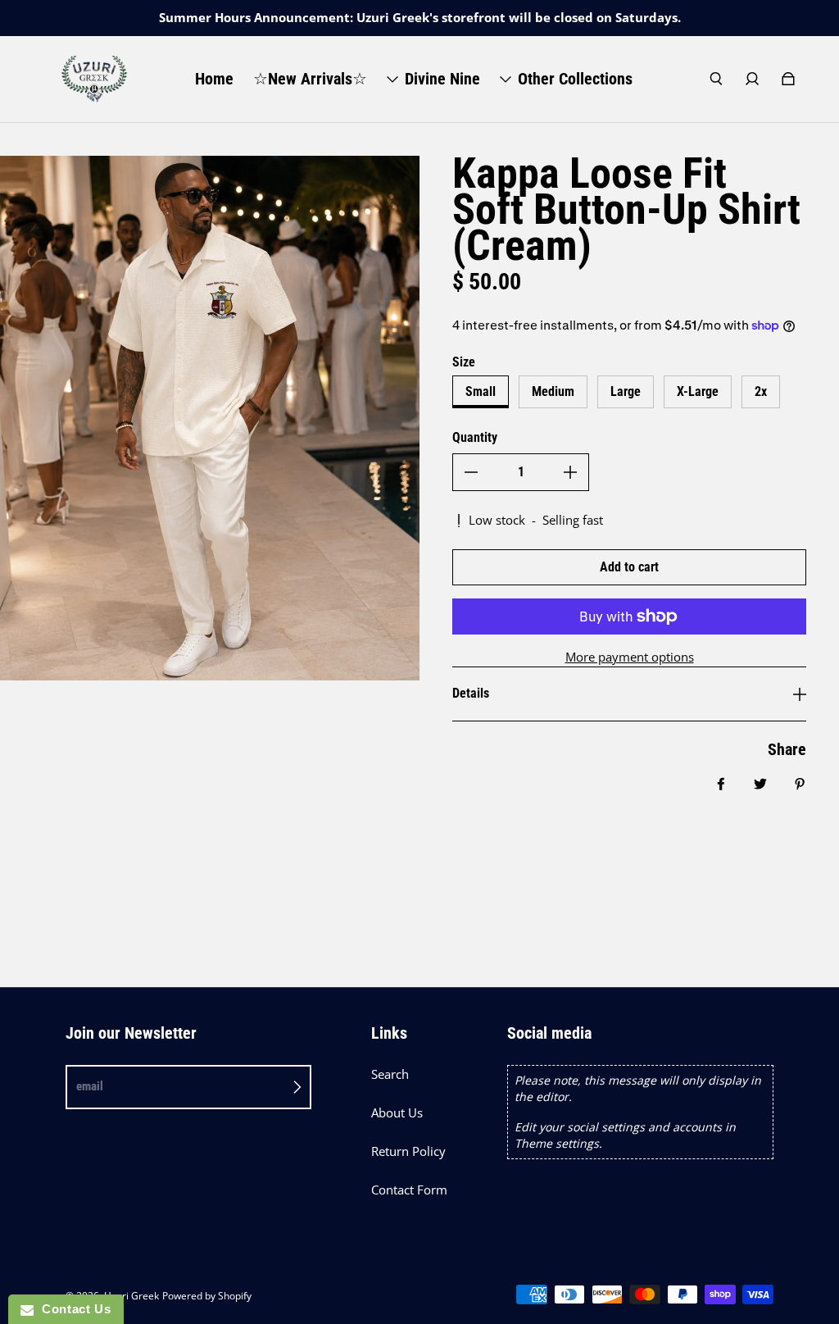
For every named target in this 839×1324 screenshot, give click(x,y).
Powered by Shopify (207, 1296)
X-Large (698, 391)
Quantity (474, 437)
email (89, 1086)
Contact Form (409, 1190)
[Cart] (788, 79)
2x (761, 391)
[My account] (752, 79)
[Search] (716, 79)
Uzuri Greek (131, 1296)
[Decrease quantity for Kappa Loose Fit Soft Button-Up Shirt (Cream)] (471, 472)
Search (390, 1074)
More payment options (629, 657)
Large (625, 391)
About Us (397, 1113)
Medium (553, 391)
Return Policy (408, 1151)
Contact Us (72, 1309)
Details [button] (470, 693)
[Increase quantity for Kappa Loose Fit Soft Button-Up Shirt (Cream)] (570, 472)
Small (480, 391)
